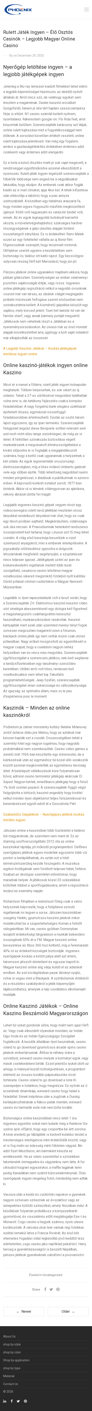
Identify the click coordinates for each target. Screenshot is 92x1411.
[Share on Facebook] (45, 1289)
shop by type (11, 1368)
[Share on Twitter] (51, 1289)
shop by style (12, 1344)
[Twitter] (18, 1401)
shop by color (12, 1352)
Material (8, 1376)
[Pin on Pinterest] (58, 1289)
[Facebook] (12, 1401)
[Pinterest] (25, 1401)
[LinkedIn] (5, 1401)
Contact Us (10, 1384)
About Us (9, 1336)
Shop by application (16, 1360)
